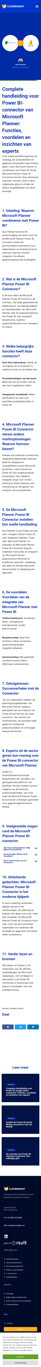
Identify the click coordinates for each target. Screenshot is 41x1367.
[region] (20, 1350)
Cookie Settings (20, 1363)
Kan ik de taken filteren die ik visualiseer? (15, 855)
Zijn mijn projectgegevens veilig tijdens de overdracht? (16, 849)
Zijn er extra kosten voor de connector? (14, 862)
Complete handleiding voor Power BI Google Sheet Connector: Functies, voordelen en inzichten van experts (21, 1091)
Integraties (11, 1084)
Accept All (20, 1357)
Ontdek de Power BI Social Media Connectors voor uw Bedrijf (19, 1124)
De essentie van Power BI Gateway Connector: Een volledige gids (18, 1156)
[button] (36, 6)
